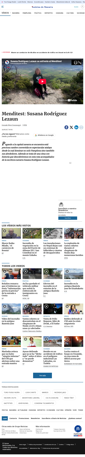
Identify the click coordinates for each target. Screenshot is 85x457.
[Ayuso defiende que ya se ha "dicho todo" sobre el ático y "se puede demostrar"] (32, 341)
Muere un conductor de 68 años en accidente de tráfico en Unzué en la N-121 (42, 52)
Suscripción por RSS (59, 431)
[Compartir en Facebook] (66, 127)
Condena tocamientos (44, 403)
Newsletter (35, 418)
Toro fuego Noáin (11, 392)
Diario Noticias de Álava (9, 431)
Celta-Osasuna (52, 398)
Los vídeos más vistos (16, 225)
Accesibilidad (23, 448)
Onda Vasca (23, 433)
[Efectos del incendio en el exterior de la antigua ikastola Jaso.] (52, 273)
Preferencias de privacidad (51, 448)
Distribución (39, 429)
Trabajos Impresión (59, 429)
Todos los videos (13, 265)
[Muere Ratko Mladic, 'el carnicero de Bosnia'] (11, 233)
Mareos (45, 392)
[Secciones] (2, 6)
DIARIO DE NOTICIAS (50, 366)
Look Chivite (30, 392)
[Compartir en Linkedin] (76, 127)
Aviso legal (22, 444)
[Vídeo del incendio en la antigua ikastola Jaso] (11, 309)
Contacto (13, 418)
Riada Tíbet (69, 398)
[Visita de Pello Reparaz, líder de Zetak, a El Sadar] (52, 309)
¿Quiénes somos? (75, 418)
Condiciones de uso (50, 444)
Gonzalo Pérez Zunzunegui (11, 125)
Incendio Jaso (60, 392)
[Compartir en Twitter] (71, 127)
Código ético (70, 444)
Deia (3, 429)
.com (5, 418)
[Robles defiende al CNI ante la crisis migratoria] (73, 309)
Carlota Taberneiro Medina (32, 331)
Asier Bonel (23, 403)
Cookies (61, 444)
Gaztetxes (8, 403)
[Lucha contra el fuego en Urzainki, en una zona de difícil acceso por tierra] (73, 341)
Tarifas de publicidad (42, 433)
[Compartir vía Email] (81, 127)
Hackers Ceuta (10, 398)
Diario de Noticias (25, 429)
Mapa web (39, 431)
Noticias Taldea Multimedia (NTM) (10, 433)
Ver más (42, 376)
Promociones (24, 418)
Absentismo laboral (31, 398)
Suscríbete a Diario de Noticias (54, 418)
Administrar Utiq (35, 448)
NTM (66, 258)
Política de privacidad (35, 444)
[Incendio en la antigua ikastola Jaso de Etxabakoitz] (73, 273)
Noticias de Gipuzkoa (26, 431)
